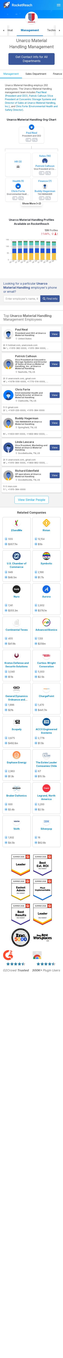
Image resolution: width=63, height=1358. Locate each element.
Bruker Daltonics (16, 795)
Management (11, 73)
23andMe (16, 530)
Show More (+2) (31, 203)
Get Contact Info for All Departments (31, 59)
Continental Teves (17, 629)
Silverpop (46, 828)
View (54, 334)
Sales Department (35, 73)
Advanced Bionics (46, 629)
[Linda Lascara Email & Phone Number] (8, 448)
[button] (3, 30)
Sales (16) (45, 155)
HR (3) (18, 161)
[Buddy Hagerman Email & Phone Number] (8, 423)
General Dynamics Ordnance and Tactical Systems (16, 700)
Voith (16, 828)
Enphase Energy (16, 762)
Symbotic (46, 563)
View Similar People (31, 500)
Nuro (16, 596)
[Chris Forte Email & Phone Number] (8, 395)
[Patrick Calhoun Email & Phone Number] (8, 364)
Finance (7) (45, 181)
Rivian (46, 530)
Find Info (51, 298)
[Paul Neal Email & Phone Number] (8, 334)
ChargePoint (46, 696)
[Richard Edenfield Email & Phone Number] (8, 475)
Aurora (46, 596)
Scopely (17, 729)
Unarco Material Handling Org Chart (31, 119)
